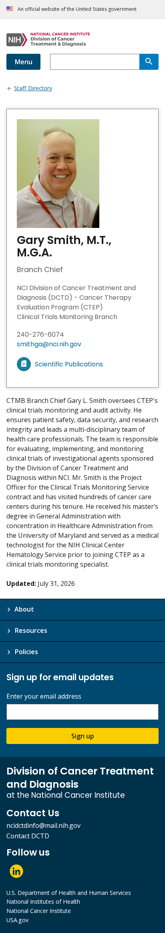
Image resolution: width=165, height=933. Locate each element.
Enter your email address (43, 696)
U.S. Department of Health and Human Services (68, 892)
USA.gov (17, 920)
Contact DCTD (27, 835)
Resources (30, 630)
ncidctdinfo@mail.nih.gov (43, 825)
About (24, 609)
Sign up (82, 736)
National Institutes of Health (43, 901)
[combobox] (94, 62)
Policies (26, 651)
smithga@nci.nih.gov (49, 344)
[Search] (149, 62)
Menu (23, 61)
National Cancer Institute (38, 911)
